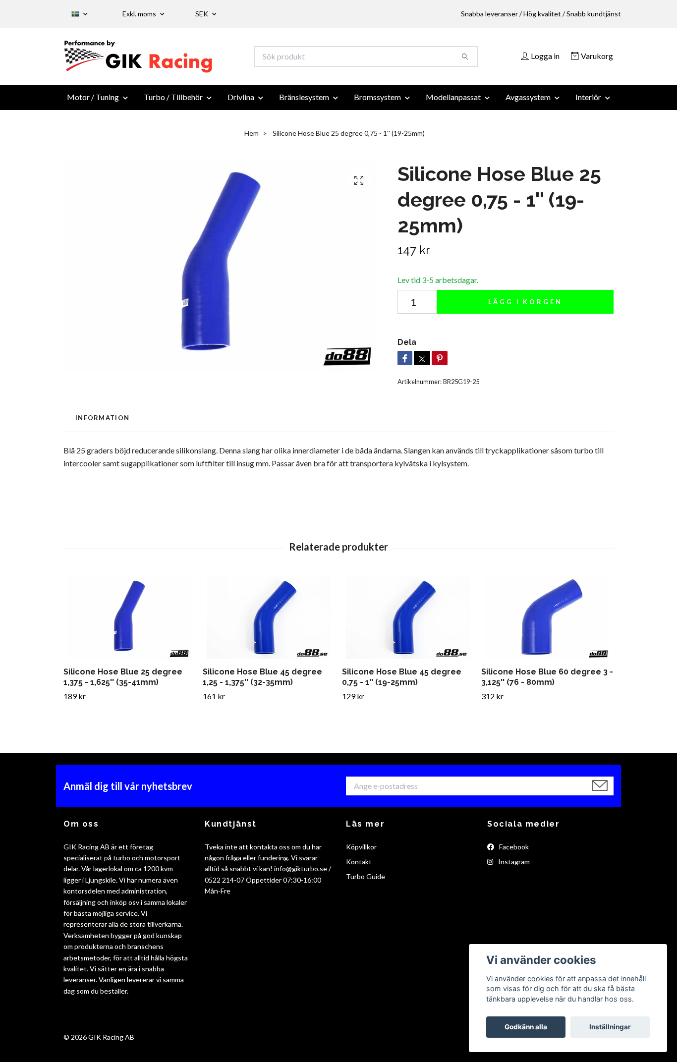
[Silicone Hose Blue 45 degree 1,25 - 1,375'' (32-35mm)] (269, 623)
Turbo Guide (365, 882)
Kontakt (359, 867)
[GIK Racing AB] (201, 59)
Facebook (513, 852)
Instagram (513, 867)
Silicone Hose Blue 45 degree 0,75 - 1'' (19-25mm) (401, 683)
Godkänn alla (526, 1027)
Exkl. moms (140, 13)
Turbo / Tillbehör (173, 103)
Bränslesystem (304, 103)
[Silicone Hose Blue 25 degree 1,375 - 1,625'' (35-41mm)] (129, 623)
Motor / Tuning (93, 103)
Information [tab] (102, 424)
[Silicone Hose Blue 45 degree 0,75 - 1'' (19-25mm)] (408, 623)
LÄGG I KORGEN (525, 308)
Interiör (588, 103)
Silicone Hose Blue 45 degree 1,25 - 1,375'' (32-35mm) (262, 683)
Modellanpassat (453, 103)
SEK (202, 13)
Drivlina (240, 103)
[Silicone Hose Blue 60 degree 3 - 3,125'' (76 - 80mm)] (547, 623)
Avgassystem (528, 103)
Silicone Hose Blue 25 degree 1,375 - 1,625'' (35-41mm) (122, 683)
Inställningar (610, 1027)
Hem (251, 139)
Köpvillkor (361, 852)
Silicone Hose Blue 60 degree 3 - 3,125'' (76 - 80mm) (547, 683)
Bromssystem (377, 103)
